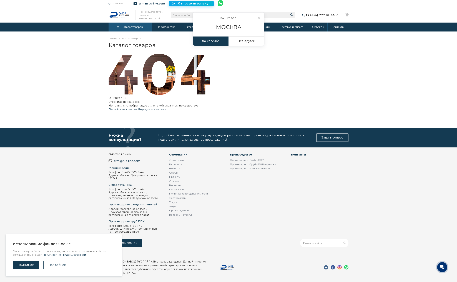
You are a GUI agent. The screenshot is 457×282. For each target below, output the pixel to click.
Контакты (298, 154)
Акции (173, 206)
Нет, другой (246, 41)
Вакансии (175, 185)
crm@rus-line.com (152, 3)
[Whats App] (220, 3)
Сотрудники (176, 189)
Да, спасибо (211, 41)
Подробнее (57, 265)
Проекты (174, 176)
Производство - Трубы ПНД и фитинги (253, 164)
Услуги (173, 202)
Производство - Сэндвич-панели (250, 168)
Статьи (173, 172)
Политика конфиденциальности (188, 193)
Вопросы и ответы (180, 214)
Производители (179, 210)
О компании (178, 154)
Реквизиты (175, 164)
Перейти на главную (123, 109)
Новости (174, 168)
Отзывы (174, 181)
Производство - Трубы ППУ (247, 160)
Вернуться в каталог (152, 109)
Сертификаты (177, 197)
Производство (241, 154)
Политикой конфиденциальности (64, 254)
